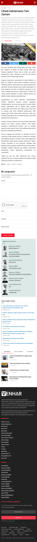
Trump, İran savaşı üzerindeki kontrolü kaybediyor (18, 343)
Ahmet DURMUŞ (14, 252)
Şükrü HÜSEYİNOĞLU (15, 260)
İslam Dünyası (5, 444)
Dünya (3, 446)
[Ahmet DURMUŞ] (5, 254)
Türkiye (3, 449)
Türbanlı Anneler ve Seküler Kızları (19, 370)
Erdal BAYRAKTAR (14, 290)
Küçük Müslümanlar (19, 529)
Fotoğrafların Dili (6, 456)
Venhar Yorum (5, 422)
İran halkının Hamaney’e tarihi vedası (14, 326)
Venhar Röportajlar (6, 433)
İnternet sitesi (5, 226)
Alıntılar (28, 529)
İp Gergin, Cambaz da (14, 280)
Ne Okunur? (4, 426)
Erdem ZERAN (5, 484)
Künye (21, 534)
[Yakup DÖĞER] (5, 268)
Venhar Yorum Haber (6, 529)
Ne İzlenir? (4, 428)
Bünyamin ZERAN (14, 272)
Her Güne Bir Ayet (13, 527)
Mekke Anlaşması (13, 248)
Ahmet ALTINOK (5, 468)
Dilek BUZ (4, 479)
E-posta (4, 219)
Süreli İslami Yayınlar (7, 437)
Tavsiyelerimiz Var (27, 531)
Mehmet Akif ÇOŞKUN (7, 490)
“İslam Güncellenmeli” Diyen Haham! (19, 363)
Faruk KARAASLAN (15, 284)
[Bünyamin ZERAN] (5, 274)
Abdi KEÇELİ (4, 465)
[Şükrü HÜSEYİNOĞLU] (5, 262)
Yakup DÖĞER (13, 266)
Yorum (3, 180)
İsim (3, 211)
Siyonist (20, 164)
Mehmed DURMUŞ (15, 246)
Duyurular (4, 458)
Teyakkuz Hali (12, 292)
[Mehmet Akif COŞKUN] (5, 280)
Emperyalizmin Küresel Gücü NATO (13, 338)
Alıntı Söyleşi (5, 440)
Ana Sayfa (3, 8)
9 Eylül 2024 (18, 40)
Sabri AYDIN (4, 493)
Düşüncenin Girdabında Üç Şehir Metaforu (20, 274)
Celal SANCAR (5, 477)
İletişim (27, 534)
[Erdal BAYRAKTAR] (5, 292)
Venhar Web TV (5, 453)
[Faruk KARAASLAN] (5, 286)
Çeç (10, 286)
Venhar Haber (8, 40)
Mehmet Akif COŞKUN (16, 278)
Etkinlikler (4, 451)
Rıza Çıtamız (12, 262)
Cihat (8, 164)
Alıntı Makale (5, 442)
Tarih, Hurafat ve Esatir (15, 268)
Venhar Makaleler (6, 424)
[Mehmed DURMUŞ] (5, 248)
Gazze (14, 164)
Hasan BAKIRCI (5, 486)
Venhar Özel (10, 8)
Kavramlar (4, 431)
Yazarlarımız (23, 527)
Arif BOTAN (4, 472)
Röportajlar (11, 532)
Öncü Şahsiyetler (6, 435)
